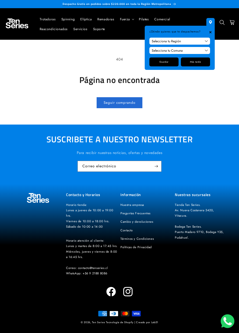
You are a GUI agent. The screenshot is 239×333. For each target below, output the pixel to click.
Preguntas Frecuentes (135, 213)
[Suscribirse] (156, 166)
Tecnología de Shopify (120, 322)
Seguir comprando (119, 102)
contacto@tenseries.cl (93, 268)
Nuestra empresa (132, 205)
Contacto (126, 230)
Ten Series (98, 322)
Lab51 (154, 322)
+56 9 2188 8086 (95, 273)
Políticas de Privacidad (136, 247)
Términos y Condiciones (137, 238)
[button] (126, 19)
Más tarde (195, 62)
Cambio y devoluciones (136, 221)
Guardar (164, 62)
